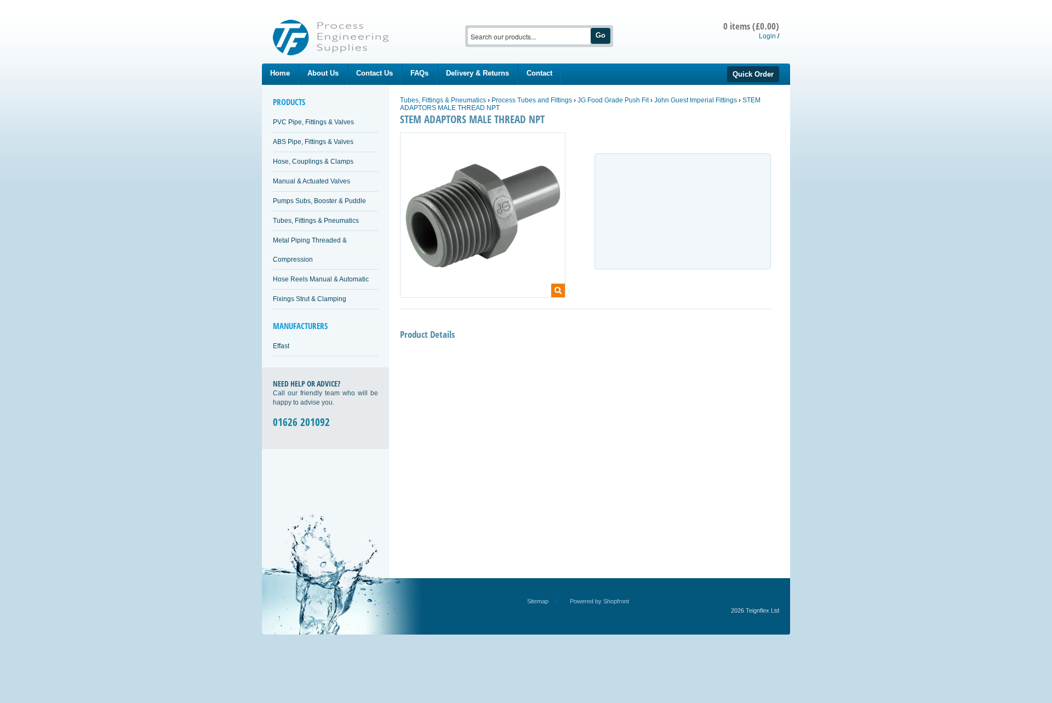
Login (767, 36)
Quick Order (753, 74)
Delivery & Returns (477, 73)
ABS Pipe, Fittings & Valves (313, 142)
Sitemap (537, 601)
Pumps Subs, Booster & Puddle (319, 201)
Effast (281, 346)
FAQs (419, 73)
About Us (323, 73)
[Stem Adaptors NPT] (483, 220)
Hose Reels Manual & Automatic (321, 279)
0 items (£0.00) (751, 26)
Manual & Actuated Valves (311, 181)
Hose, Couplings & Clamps (313, 161)
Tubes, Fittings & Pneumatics (316, 220)
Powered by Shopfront (599, 601)
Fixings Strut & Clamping (309, 299)
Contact (539, 73)
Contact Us (374, 73)
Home (280, 73)
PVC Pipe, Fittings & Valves (313, 122)
